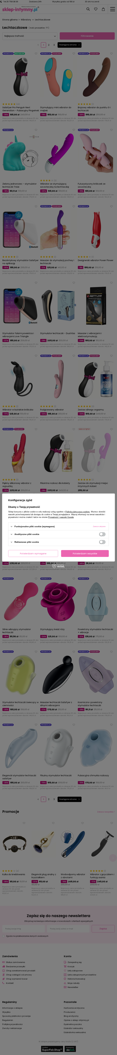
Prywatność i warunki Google (61, 517)
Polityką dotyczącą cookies (77, 512)
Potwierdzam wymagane (33, 553)
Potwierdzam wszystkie (85, 553)
